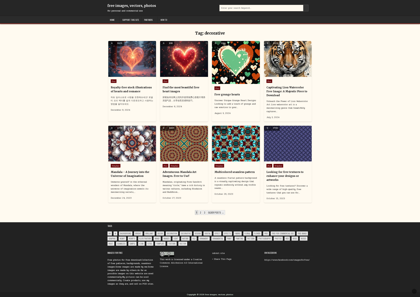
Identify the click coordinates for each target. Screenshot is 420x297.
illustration (145, 238)
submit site (218, 253)
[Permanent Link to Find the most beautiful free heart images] (184, 59)
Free (114, 81)
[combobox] (264, 8)
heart (122, 238)
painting (239, 238)
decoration (172, 233)
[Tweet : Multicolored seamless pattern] (229, 159)
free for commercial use (283, 233)
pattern (250, 238)
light (176, 238)
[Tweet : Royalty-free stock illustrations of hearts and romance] (125, 75)
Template (115, 165)
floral (247, 233)
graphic (112, 238)
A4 (110, 233)
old (194, 238)
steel (149, 243)
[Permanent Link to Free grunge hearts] (236, 62)
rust (111, 243)
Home (112, 19)
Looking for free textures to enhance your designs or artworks (285, 175)
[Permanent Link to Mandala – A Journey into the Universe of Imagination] (132, 144)
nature (185, 238)
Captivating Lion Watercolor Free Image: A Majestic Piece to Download (286, 91)
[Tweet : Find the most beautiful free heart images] (177, 75)
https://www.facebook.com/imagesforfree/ (287, 260)
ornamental (217, 238)
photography (264, 238)
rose (295, 238)
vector (182, 243)
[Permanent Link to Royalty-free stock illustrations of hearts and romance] (132, 59)
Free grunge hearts (227, 94)
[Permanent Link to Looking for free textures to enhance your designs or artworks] (288, 144)
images (167, 238)
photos (278, 238)
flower (257, 233)
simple (132, 243)
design (198, 233)
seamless (121, 243)
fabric (238, 233)
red (287, 238)
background (125, 233)
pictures (130, 277)
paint (229, 238)
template (160, 243)
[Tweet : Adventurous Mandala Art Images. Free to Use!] (177, 159)
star (141, 243)
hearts (132, 238)
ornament (204, 238)
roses (303, 238)
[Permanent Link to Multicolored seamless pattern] (236, 144)
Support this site (130, 19)
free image (302, 233)
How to (164, 19)
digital (208, 233)
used (146, 277)
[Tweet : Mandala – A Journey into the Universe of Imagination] (125, 159)
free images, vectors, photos (131, 6)
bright (138, 233)
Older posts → (216, 212)
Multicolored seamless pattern (234, 172)
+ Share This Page (221, 259)
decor (160, 233)
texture (172, 243)
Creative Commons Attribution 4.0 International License (181, 263)
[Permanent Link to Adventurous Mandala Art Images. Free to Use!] (184, 144)
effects (227, 233)
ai (115, 233)
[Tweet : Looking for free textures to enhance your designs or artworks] (281, 159)
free (266, 233)
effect (217, 233)
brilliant (149, 233)
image (157, 238)
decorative (186, 233)
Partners (148, 19)
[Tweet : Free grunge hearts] (229, 82)
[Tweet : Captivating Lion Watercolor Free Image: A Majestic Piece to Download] (281, 75)
